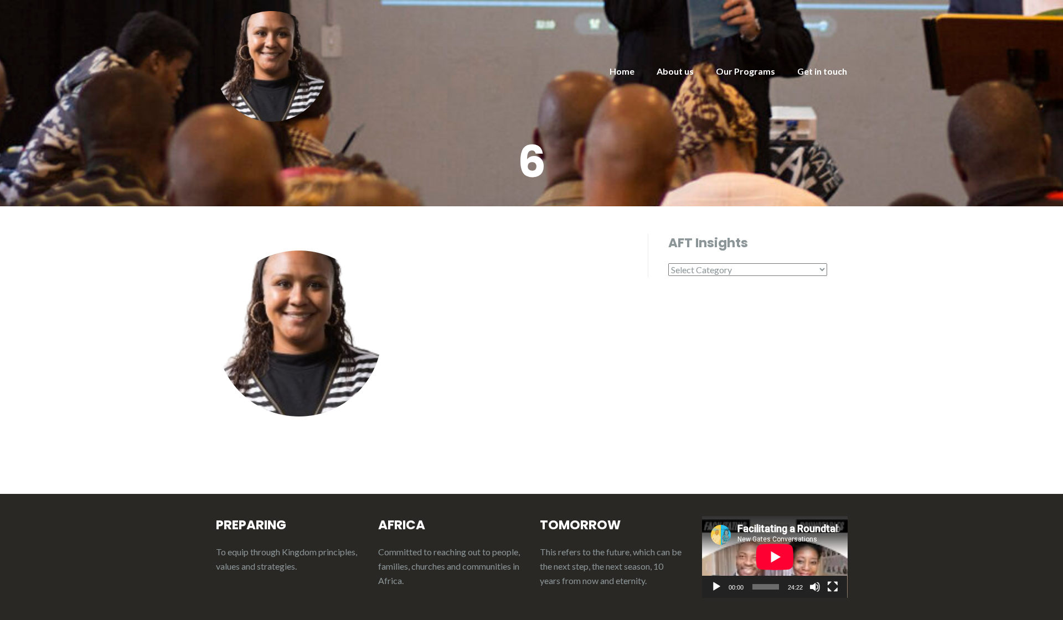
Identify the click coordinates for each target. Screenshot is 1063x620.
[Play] (716, 586)
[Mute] (815, 586)
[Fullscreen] (832, 586)
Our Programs (745, 71)
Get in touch (822, 71)
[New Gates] (271, 65)
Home (622, 71)
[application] (775, 557)
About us (675, 71)
